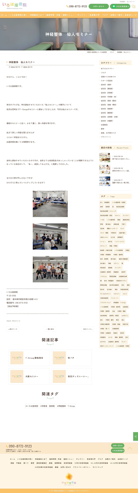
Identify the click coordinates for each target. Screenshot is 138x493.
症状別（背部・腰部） (109, 101)
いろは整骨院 (104, 307)
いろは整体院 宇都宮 (118, 202)
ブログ (8, 321)
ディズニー (126, 215)
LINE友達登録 (121, 6)
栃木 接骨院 (104, 259)
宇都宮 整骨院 (104, 311)
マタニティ (117, 294)
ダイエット (103, 246)
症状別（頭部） (106, 84)
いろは (102, 220)
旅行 (126, 337)
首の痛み (103, 263)
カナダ (110, 337)
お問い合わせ (98, 6)
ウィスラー (118, 268)
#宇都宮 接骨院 (47, 406)
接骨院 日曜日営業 (106, 250)
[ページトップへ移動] (130, 448)
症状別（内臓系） (107, 121)
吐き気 (113, 237)
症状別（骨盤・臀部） (109, 104)
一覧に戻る (50, 329)
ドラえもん (103, 276)
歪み (101, 320)
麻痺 (101, 207)
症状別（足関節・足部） (110, 117)
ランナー (124, 342)
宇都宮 (127, 250)
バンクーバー (115, 298)
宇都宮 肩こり (104, 329)
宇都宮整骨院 (104, 298)
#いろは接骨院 (32, 406)
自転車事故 (103, 316)
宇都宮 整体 (110, 320)
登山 (123, 320)
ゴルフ (122, 228)
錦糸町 (123, 272)
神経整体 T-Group (119, 302)
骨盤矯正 (116, 272)
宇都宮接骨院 (124, 289)
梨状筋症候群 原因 (106, 215)
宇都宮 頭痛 (116, 324)
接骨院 (108, 207)
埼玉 (123, 285)
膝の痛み (113, 259)
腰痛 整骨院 (119, 337)
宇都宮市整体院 (104, 324)
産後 (128, 285)
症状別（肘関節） (107, 93)
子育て (124, 224)
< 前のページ (12, 329)
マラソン (116, 263)
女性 (113, 311)
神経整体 (103, 337)
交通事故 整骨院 (113, 342)
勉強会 (116, 333)
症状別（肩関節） (107, 88)
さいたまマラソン (105, 294)
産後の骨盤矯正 (123, 259)
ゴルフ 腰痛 (104, 233)
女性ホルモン (104, 237)
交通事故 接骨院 (105, 272)
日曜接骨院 (115, 329)
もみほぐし (125, 316)
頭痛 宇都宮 (113, 246)
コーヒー (103, 242)
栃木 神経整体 (108, 281)
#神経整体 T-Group (66, 406)
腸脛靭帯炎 (126, 220)
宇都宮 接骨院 (115, 307)
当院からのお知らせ (108, 76)
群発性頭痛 (103, 285)
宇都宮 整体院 (118, 255)
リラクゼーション (105, 302)
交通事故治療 (123, 276)
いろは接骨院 (119, 250)
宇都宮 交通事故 (105, 333)
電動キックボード (112, 228)
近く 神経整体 (104, 202)
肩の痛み (108, 224)
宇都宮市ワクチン (121, 281)
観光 (117, 320)
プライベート (16, 321)
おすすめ (103, 342)
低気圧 (122, 333)
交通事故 (104, 125)
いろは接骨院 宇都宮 (122, 346)
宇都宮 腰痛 (121, 311)
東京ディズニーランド (106, 346)
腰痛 (119, 220)
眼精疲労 (120, 237)
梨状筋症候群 (120, 207)
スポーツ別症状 (106, 80)
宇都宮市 (113, 233)
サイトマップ (98, 467)
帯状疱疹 (103, 268)
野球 (101, 224)
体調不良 (125, 324)
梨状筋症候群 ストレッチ (108, 211)
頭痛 (109, 263)
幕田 (116, 289)
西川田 (102, 289)
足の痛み (109, 289)
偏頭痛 (110, 268)
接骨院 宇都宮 (114, 316)
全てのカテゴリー (107, 68)
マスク (125, 294)
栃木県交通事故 (114, 285)
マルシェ (117, 215)
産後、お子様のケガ (108, 133)
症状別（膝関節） (107, 113)
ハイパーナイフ (119, 242)
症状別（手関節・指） (109, 97)
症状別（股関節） (107, 108)
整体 (102, 129)
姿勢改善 (116, 224)
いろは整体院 (111, 220)
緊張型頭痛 (113, 276)
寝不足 (110, 242)
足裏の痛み (122, 233)
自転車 (102, 228)
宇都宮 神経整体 (105, 255)
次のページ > (87, 329)
